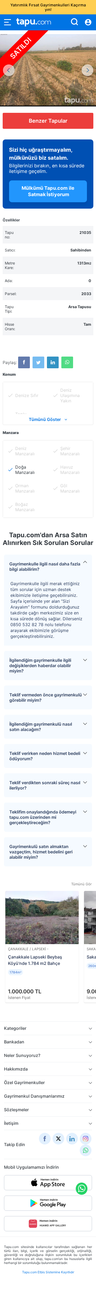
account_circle (88, 22)
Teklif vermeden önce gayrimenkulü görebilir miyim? (45, 697)
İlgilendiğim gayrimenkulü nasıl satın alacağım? (40, 726)
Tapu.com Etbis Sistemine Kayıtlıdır (48, 1272)
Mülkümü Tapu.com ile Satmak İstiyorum (48, 191)
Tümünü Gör (81, 884)
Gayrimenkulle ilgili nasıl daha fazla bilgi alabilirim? (44, 566)
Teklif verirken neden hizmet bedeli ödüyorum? (44, 756)
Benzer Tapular (48, 121)
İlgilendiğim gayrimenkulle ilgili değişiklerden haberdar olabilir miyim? (40, 665)
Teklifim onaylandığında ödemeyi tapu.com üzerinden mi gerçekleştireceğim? (42, 817)
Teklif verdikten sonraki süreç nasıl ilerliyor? (44, 785)
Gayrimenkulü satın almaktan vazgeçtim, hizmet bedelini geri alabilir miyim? (41, 852)
